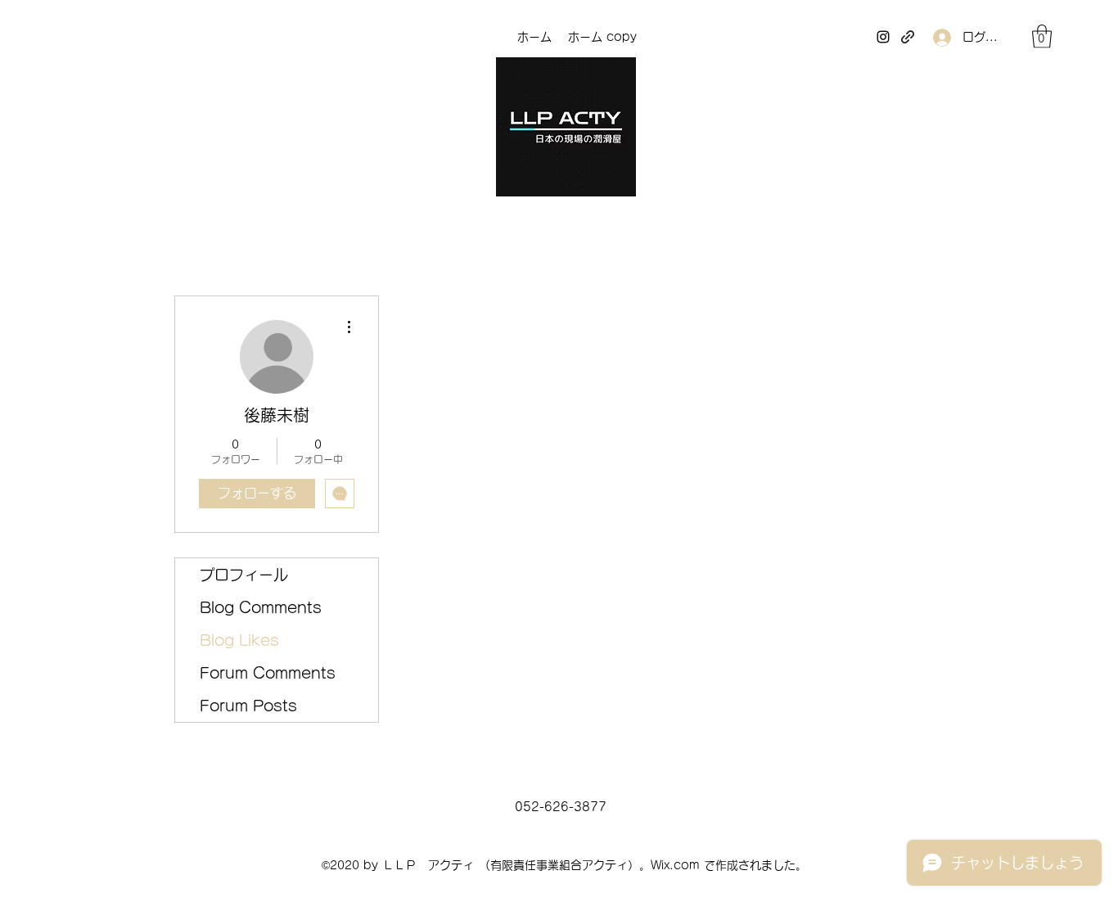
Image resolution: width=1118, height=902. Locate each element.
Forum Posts (248, 705)
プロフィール (244, 574)
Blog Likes (239, 640)
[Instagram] (883, 37)
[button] (1042, 36)
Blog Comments (261, 607)
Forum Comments (268, 672)
